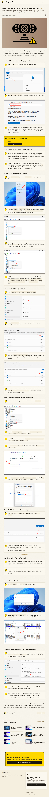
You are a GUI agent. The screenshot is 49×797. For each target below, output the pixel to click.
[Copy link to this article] (46, 15)
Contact (30, 794)
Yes (39, 713)
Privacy (35, 794)
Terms (39, 794)
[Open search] (45, 2)
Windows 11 (9, 6)
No (44, 713)
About (26, 794)
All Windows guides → (41, 721)
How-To (14, 6)
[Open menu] (43, 2)
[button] (24, 80)
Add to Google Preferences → (15, 144)
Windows (4, 6)
